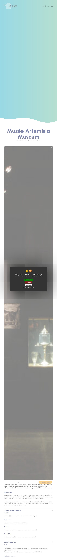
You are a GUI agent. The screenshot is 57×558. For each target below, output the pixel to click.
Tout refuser (28, 282)
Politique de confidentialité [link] (28, 287)
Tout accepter (28, 279)
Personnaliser (28, 285)
